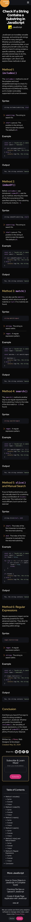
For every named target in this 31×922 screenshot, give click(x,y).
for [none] (5, 561)
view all (15, 903)
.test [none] (10, 640)
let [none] (5, 557)
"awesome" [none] (19, 144)
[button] (16, 751)
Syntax (9, 799)
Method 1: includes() (13, 797)
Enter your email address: (15, 766)
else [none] (7, 152)
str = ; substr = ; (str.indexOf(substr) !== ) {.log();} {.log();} (16, 259)
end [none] (21, 518)
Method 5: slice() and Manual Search (13, 839)
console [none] (10, 150)
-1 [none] (27, 258)
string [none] (6, 318)
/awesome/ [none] (18, 350)
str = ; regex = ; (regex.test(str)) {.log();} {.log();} (16, 677)
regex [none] (16, 318)
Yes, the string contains (16, 171)
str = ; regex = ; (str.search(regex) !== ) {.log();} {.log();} (16, 450)
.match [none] (11, 318)
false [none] (15, 557)
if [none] (5, 148)
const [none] (6, 143)
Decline (12, 918)
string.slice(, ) (13, 518)
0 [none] (14, 561)
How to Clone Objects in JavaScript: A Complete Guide (15, 882)
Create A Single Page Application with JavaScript (15, 897)
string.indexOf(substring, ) (16, 217)
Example (10, 802)
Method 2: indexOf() (13, 807)
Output (9, 804)
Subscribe (15, 777)
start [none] (27, 107)
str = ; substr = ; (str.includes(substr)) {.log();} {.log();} (16, 149)
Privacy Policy (19, 914)
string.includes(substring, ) (16, 107)
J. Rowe (14, 739)
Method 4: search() (12, 828)
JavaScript (17, 27)
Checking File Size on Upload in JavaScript (15, 890)
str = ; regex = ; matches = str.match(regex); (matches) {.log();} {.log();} (16, 357)
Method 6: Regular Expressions (12, 852)
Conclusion (9, 863)
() (11, 318)
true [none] (18, 564)
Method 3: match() (12, 818)
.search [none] (11, 421)
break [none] (12, 566)
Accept (20, 918)
